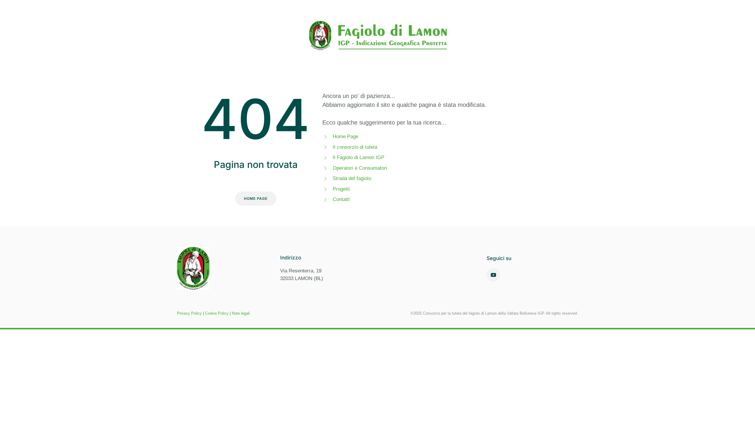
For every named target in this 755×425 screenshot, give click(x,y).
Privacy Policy (189, 313)
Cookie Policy (217, 313)
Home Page (255, 198)
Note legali (241, 313)
